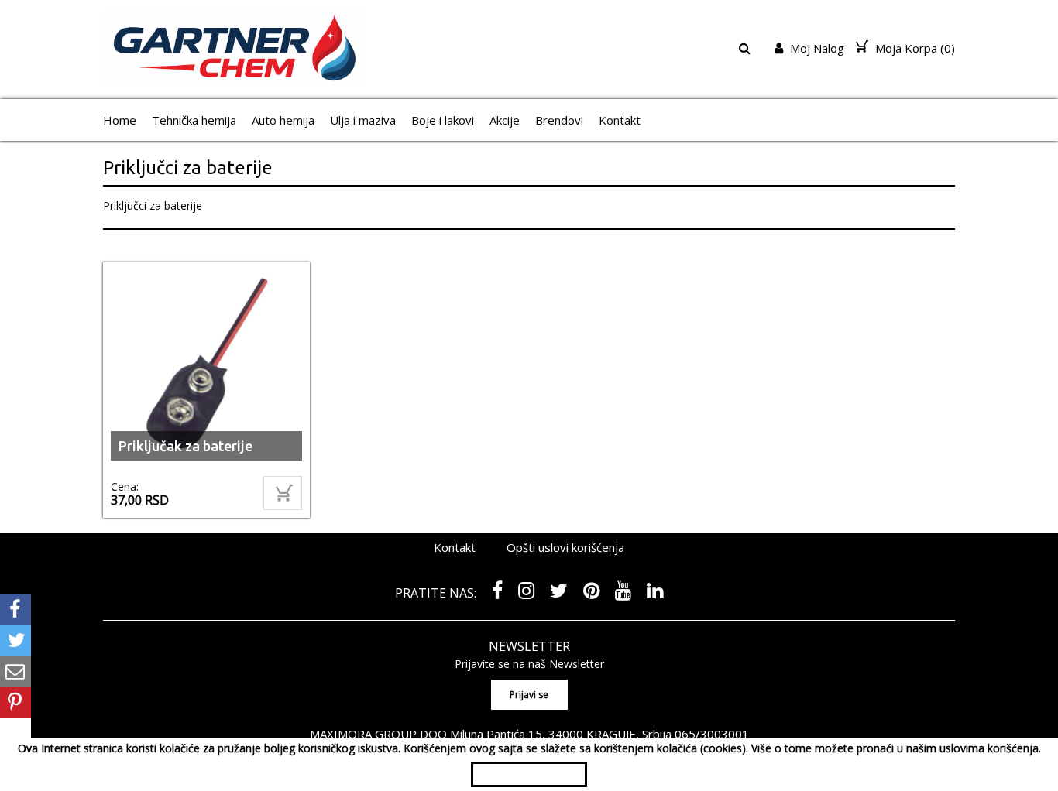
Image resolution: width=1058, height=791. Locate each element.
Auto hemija (283, 120)
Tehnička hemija (194, 120)
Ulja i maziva (363, 120)
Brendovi (559, 120)
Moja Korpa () (913, 48)
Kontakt (620, 120)
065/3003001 (712, 733)
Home (119, 120)
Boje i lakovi (442, 120)
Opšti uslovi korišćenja (565, 547)
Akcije (504, 120)
